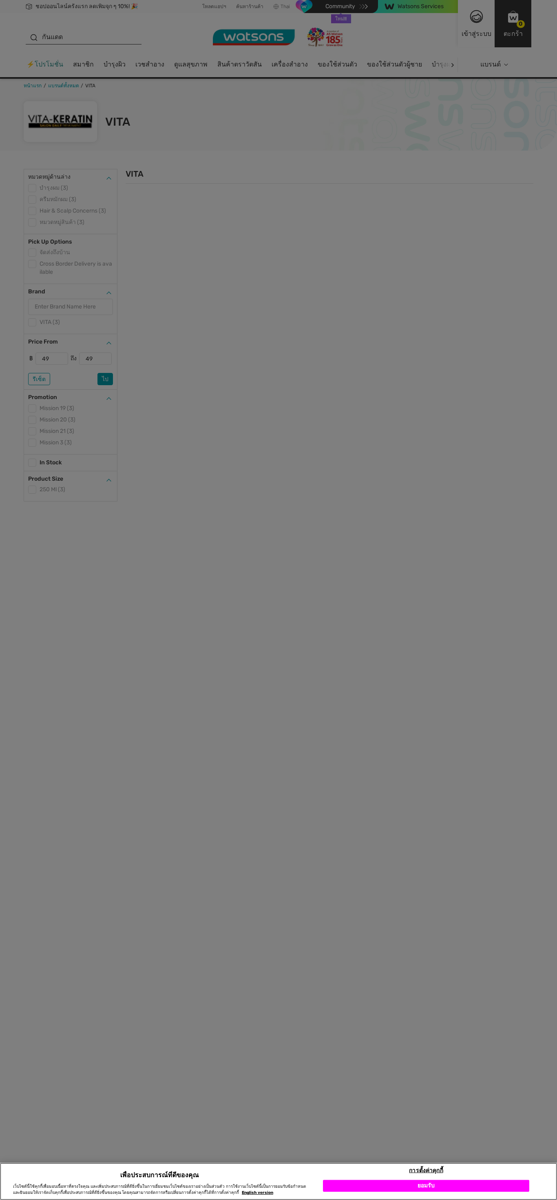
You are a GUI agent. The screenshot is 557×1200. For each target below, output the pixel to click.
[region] (278, 1181)
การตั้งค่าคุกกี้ (426, 1170)
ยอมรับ (426, 1185)
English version (257, 1192)
